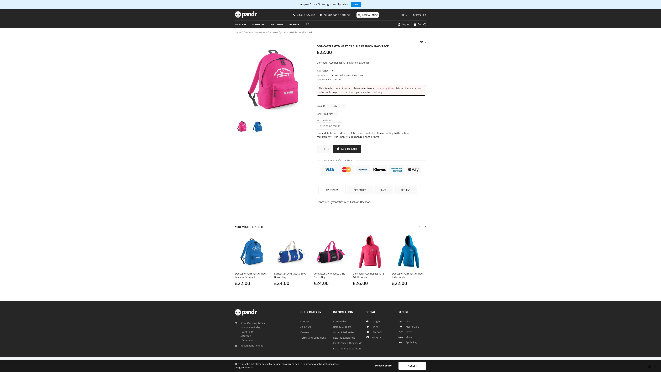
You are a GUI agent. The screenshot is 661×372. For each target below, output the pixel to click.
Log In (405, 24)
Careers (304, 332)
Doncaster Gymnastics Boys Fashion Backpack (251, 275)
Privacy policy (383, 365)
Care (383, 190)
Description (332, 190)
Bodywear (258, 24)
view (356, 4)
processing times (385, 88)
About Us (305, 326)
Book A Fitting (370, 15)
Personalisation (325, 120)
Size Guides (360, 190)
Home (238, 32)
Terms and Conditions (313, 337)
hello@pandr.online (251, 345)
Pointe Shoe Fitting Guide (347, 343)
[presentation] (420, 226)
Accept (412, 365)
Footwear (277, 24)
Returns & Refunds (344, 337)
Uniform (240, 24)
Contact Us (306, 321)
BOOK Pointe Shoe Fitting (347, 348)
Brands (294, 24)
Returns (405, 190)
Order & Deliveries (343, 332)
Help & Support (342, 326)
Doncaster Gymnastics (254, 32)
